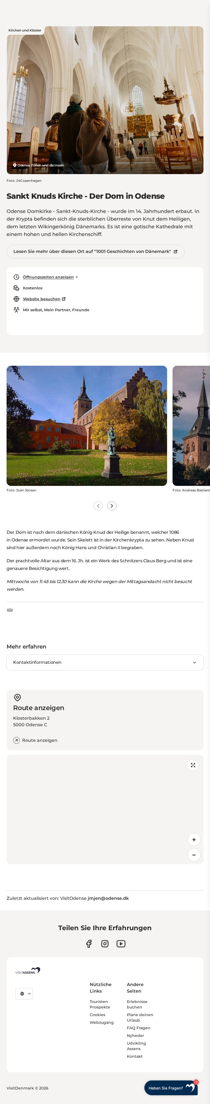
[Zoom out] (194, 854)
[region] (105, 809)
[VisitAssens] (27, 970)
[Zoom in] (194, 839)
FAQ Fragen (138, 1027)
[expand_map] (193, 765)
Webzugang (102, 1022)
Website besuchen (41, 298)
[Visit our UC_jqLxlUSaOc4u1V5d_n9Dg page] (121, 944)
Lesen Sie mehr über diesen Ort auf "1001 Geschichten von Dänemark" (92, 251)
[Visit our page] (89, 944)
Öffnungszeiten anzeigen (48, 277)
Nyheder (135, 1035)
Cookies (97, 1014)
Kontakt (135, 1056)
